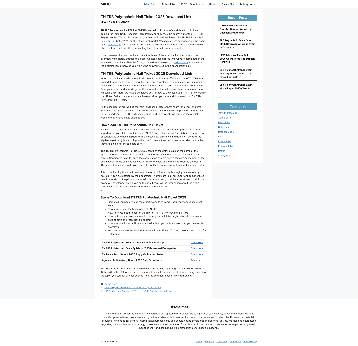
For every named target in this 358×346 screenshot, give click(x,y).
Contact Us (235, 341)
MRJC (106, 4)
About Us (209, 341)
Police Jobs (168, 4)
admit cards (181, 62)
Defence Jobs (226, 132)
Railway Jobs (247, 4)
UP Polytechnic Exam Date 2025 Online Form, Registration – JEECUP (237, 59)
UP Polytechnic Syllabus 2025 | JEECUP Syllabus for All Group (139, 291)
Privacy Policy (250, 341)
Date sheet (224, 127)
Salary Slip (228, 4)
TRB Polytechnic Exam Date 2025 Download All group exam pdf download (237, 44)
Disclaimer (221, 341)
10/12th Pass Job (190, 4)
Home (199, 341)
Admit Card (149, 4)
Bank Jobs (224, 122)
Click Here (197, 242)
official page (114, 44)
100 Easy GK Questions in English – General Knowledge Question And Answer (236, 29)
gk (219, 136)
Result (212, 4)
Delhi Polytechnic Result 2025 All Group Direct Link (132, 287)
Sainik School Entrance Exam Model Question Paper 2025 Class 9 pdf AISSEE (236, 73)
